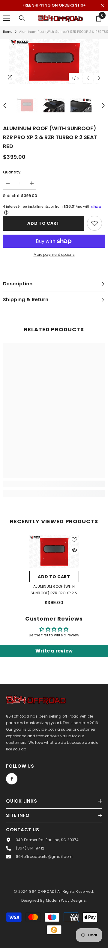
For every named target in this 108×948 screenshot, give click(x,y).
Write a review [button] (54, 650)
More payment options (54, 254)
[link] (54, 484)
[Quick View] (74, 550)
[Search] (22, 18)
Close (102, 6)
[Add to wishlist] (94, 223)
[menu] (6, 18)
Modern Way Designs (66, 900)
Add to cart (43, 223)
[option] (54, 61)
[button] (88, 78)
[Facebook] (11, 778)
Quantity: (12, 172)
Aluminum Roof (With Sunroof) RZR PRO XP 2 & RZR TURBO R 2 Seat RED (54, 590)
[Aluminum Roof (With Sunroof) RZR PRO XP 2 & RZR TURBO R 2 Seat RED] (54, 551)
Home (7, 32)
